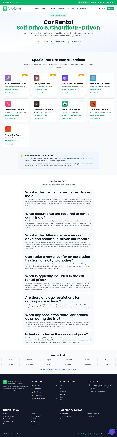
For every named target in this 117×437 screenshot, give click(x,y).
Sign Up (110, 8)
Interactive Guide (8, 421)
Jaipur (11, 364)
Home (37, 9)
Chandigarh (87, 364)
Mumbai (29, 359)
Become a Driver (8, 419)
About (44, 9)
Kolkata (49, 364)
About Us (5, 413)
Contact (52, 9)
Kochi (106, 364)
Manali (62, 388)
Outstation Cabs (60, 369)
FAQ (61, 419)
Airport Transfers (72, 369)
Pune (106, 359)
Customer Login (35, 424)
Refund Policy (91, 416)
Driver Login (94, 434)
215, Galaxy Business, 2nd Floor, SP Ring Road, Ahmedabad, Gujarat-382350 (101, 386)
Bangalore (49, 359)
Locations (82, 9)
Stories (33, 421)
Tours (72, 9)
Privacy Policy (64, 413)
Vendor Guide (35, 419)
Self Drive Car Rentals (46, 369)
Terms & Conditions (93, 413)
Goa (61, 385)
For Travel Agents (108, 2)
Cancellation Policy (65, 416)
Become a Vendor (96, 2)
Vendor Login (82, 434)
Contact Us (34, 413)
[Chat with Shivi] (112, 432)
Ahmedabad (30, 364)
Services (61, 9)
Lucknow (68, 364)
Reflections (6, 424)
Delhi (10, 359)
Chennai (87, 359)
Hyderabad (68, 359)
